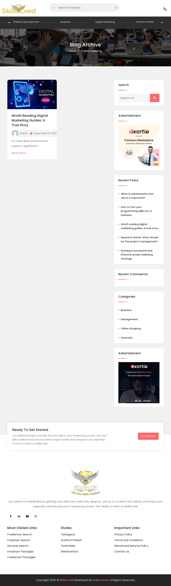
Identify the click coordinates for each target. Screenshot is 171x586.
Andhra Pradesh (71, 540)
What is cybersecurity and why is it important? (137, 196)
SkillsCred (66, 580)
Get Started (148, 436)
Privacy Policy (123, 534)
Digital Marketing (105, 22)
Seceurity (127, 337)
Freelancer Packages (21, 557)
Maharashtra (69, 551)
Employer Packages (20, 551)
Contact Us (121, 551)
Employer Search (18, 540)
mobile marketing (91, 51)
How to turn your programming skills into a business (136, 211)
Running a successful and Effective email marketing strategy (137, 254)
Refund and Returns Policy (131, 546)
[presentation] (9, 23)
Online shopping (131, 328)
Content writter (145, 22)
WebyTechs (101, 580)
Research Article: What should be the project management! (139, 239)
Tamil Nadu (68, 546)
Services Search (17, 546)
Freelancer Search (19, 534)
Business (66, 22)
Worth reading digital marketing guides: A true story (30, 120)
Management (129, 319)
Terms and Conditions (128, 540)
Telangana (68, 534)
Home (72, 51)
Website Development (26, 22)
